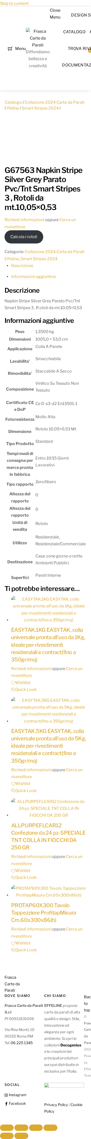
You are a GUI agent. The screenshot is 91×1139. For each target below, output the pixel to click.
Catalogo (74, 31)
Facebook (17, 1103)
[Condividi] (36, 1128)
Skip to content (14, 3)
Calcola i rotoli (23, 236)
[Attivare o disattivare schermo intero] (21, 1128)
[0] (10, 48)
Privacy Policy (56, 1104)
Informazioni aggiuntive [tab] (33, 276)
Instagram (17, 1095)
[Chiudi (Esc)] (50, 1128)
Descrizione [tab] (22, 265)
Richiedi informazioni (24, 219)
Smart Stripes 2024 (40, 108)
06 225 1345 (22, 1043)
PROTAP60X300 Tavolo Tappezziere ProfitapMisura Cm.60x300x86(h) (43, 912)
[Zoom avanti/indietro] (7, 1128)
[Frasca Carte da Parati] (38, 45)
